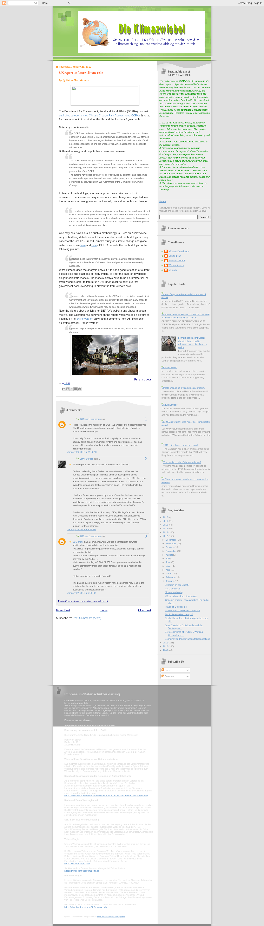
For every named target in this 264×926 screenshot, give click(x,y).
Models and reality (174, 592)
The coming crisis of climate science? (182, 462)
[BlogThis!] (68, 389)
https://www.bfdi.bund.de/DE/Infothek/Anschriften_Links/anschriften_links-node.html (106, 795)
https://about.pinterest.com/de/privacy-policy (86, 907)
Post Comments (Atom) (87, 618)
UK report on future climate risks (81, 73)
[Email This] (64, 389)
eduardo (173, 270)
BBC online (78, 542)
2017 (166, 517)
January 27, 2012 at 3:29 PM (81, 593)
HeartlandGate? (169, 367)
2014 (166, 528)
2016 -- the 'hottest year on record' (180, 445)
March (169, 573)
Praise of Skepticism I (176, 607)
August (169, 555)
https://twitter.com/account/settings (81, 871)
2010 (166, 646)
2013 (166, 532)
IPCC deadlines (172, 588)
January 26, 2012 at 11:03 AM (82, 452)
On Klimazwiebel (169, 405)
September (171, 551)
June (168, 562)
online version (85, 318)
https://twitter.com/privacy (77, 863)
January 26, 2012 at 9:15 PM (81, 529)
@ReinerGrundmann (90, 419)
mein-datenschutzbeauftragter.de (111, 917)
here (83, 245)
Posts (167, 670)
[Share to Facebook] (75, 389)
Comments (170, 676)
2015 (166, 524)
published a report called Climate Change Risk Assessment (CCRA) (99, 115)
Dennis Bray (175, 256)
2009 (166, 650)
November (171, 543)
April (168, 570)
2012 (166, 536)
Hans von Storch (177, 260)
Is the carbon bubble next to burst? (182, 610)
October (170, 547)
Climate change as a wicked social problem (183, 388)
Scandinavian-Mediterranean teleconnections (187, 639)
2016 (166, 521)
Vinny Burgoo (86, 459)
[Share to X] (72, 389)
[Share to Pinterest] (79, 389)
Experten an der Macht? (177, 585)
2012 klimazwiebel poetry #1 (179, 614)
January (170, 581)
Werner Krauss (176, 265)
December (171, 540)
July (168, 558)
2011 (166, 642)
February (171, 577)
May (168, 566)
